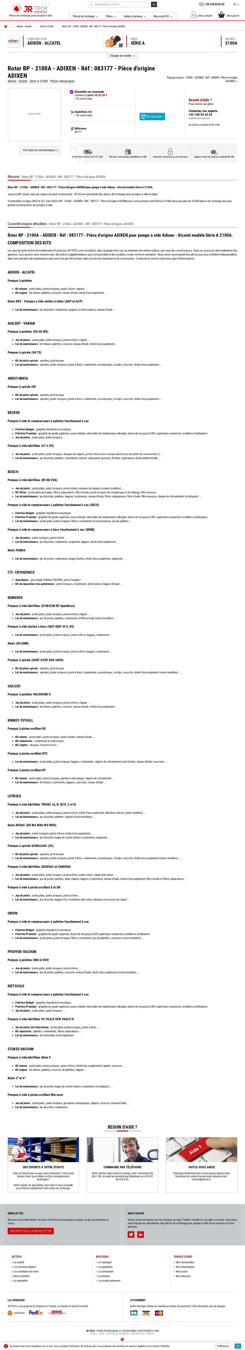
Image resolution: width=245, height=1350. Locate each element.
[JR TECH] (6, 26)
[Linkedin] (140, 1234)
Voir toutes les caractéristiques (39, 150)
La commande (105, 1271)
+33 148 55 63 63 (214, 4)
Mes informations (185, 1266)
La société (18, 1262)
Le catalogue (105, 1262)
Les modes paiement (109, 1280)
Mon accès (181, 1271)
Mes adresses (183, 1276)
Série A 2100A (39, 81)
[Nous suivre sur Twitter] (131, 1234)
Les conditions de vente (25, 1271)
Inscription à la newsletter (30, 1231)
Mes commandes (185, 1262)
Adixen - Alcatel (18, 81)
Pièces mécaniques (62, 81)
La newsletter (20, 1280)
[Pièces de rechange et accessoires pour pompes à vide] (30, 8)
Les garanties (105, 1266)
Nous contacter (21, 1276)
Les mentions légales (24, 1266)
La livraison (104, 1276)
